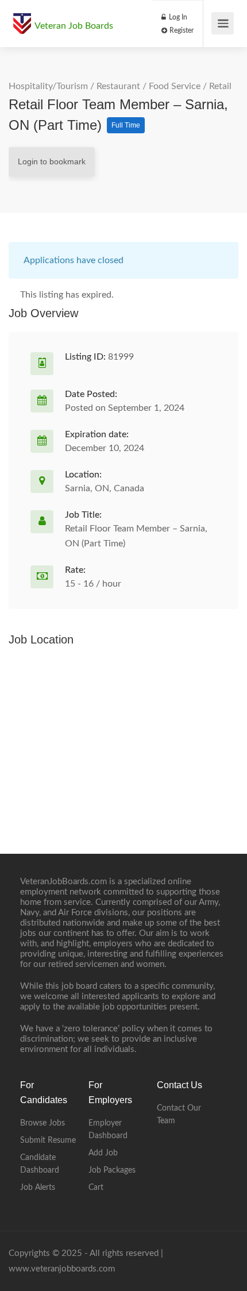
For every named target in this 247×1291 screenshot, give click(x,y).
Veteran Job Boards (73, 25)
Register (181, 30)
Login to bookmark (52, 161)
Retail (220, 86)
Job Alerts (37, 1188)
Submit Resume (48, 1140)
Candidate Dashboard (39, 1164)
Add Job (103, 1153)
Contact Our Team (179, 1114)
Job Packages (112, 1170)
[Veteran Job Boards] (21, 17)
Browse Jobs (42, 1123)
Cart (95, 1188)
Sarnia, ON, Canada (104, 488)
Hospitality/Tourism (48, 86)
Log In (177, 17)
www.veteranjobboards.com (62, 1269)
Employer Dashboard (108, 1129)
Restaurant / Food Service (148, 86)
